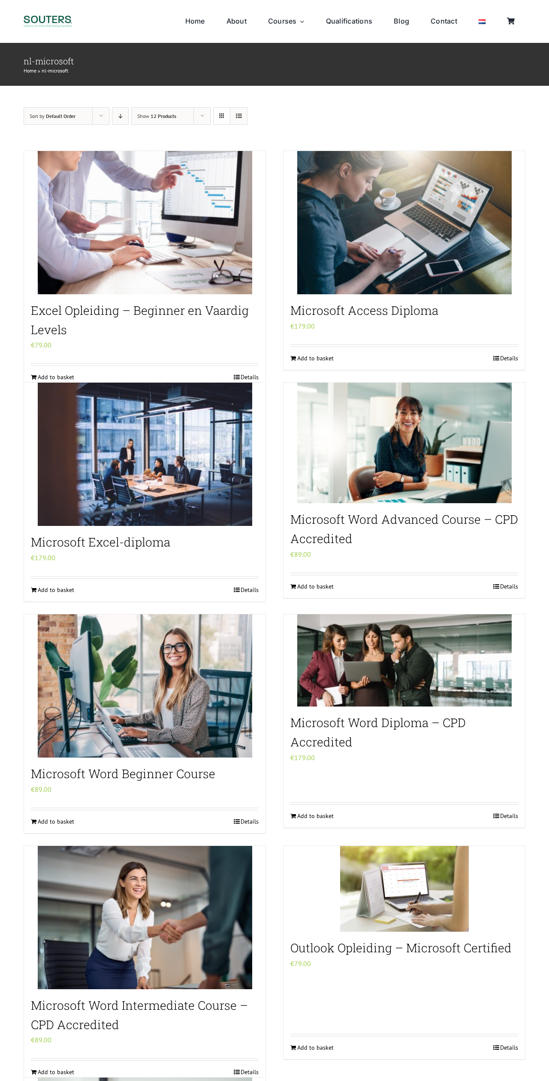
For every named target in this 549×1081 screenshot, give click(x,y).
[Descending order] (120, 116)
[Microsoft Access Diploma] (404, 222)
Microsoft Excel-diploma (100, 542)
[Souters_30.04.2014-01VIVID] (48, 19)
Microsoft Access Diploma (364, 310)
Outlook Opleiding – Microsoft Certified (401, 948)
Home (30, 70)
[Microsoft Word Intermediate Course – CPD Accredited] (144, 917)
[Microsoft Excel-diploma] (144, 454)
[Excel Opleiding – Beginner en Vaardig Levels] (144, 222)
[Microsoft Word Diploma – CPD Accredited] (404, 660)
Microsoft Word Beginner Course (123, 774)
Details (509, 358)
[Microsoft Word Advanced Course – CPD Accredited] (404, 443)
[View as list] (238, 116)
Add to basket (315, 358)
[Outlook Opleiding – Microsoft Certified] (404, 889)
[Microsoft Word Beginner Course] (144, 686)
